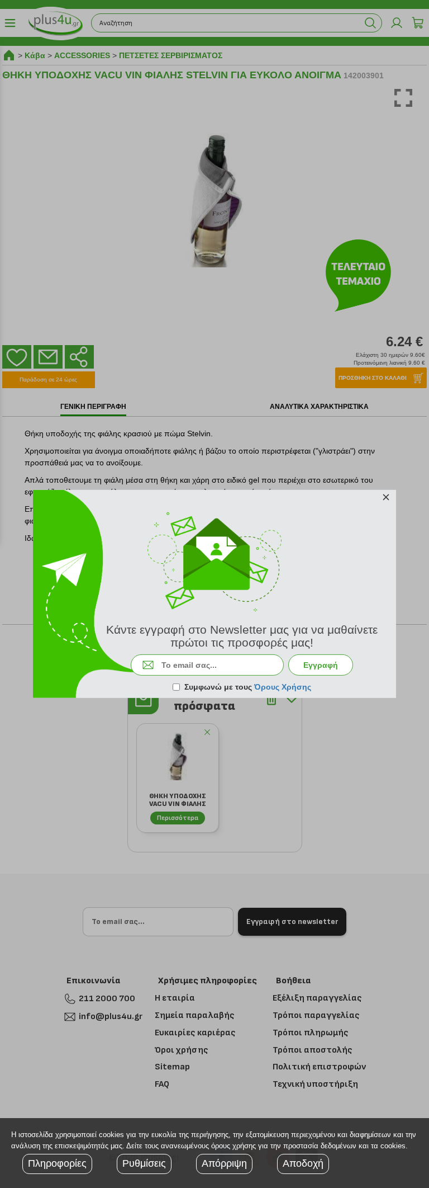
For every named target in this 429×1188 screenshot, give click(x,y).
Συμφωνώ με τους (247, 686)
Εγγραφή (320, 665)
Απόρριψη (224, 1163)
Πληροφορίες (57, 1163)
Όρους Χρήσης (282, 686)
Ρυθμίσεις (144, 1163)
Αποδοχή (303, 1163)
